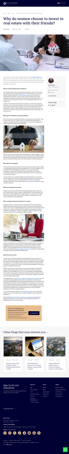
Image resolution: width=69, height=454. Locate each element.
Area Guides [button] (46, 392)
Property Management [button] (34, 399)
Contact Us (35, 313)
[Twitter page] (14, 433)
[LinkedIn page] (34, 433)
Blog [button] (13, 13)
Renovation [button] (46, 394)
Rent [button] (31, 392)
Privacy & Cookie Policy (14, 440)
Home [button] (4, 13)
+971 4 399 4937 (11, 429)
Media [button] (9, 13)
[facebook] (49, 105)
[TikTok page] (19, 433)
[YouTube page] (29, 433)
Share (27, 29)
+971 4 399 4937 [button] (54, 90)
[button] (10, 3)
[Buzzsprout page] (24, 433)
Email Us (52, 92)
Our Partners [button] (58, 392)
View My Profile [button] (52, 95)
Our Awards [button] (58, 396)
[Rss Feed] (39, 433)
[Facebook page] (5, 433)
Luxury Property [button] (34, 402)
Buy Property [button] (33, 389)
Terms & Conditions (26, 440)
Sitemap (5, 440)
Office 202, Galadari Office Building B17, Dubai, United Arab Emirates (19, 427)
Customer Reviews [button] (60, 389)
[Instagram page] (9, 433)
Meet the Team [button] (59, 387)
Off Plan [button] (32, 396)
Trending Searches (8, 408)
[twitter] (51, 105)
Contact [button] (45, 396)
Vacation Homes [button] (34, 394)
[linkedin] (53, 105)
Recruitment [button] (58, 394)
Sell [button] (31, 387)
